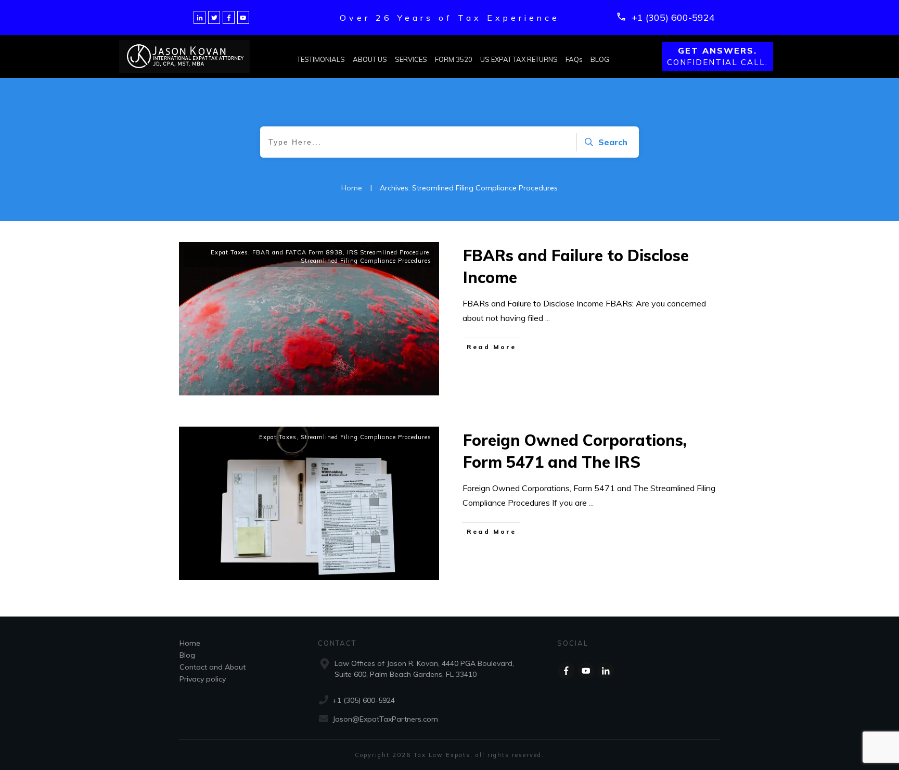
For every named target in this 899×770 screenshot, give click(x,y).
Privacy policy (202, 679)
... (547, 318)
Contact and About (212, 667)
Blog (187, 655)
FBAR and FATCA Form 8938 (297, 252)
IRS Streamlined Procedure (388, 252)
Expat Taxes (229, 252)
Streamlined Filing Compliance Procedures (366, 260)
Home (189, 643)
